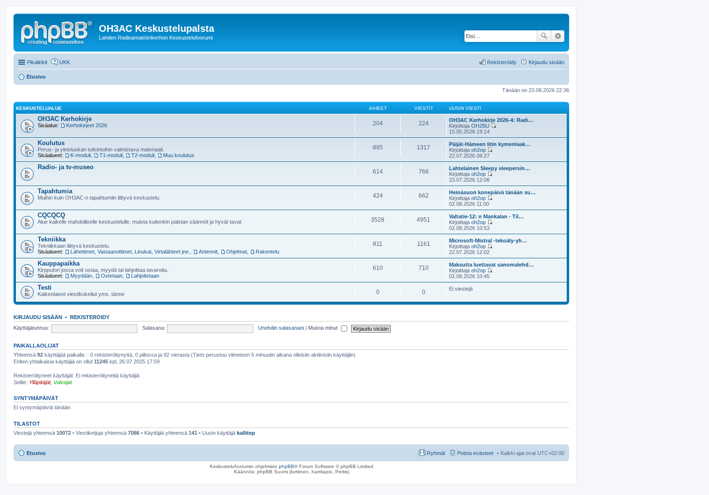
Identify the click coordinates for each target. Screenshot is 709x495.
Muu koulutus (178, 155)
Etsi (544, 36)
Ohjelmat (236, 251)
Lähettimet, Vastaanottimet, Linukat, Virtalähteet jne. (130, 251)
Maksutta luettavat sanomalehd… (491, 265)
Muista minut (323, 328)
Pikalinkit (37, 62)
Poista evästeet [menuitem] (475, 453)
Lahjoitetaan (145, 276)
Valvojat (63, 382)
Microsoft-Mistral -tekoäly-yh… (488, 240)
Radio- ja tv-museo (66, 167)
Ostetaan (112, 276)
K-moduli (80, 155)
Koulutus (51, 143)
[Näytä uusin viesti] (493, 126)
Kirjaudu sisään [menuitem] (546, 62)
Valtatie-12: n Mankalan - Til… (486, 216)
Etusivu (36, 453)
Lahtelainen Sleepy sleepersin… (489, 168)
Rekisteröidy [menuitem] (502, 62)
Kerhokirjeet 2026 (86, 125)
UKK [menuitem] (64, 62)
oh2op (478, 150)
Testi (45, 287)
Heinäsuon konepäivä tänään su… (492, 192)
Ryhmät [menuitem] (436, 453)
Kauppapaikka (59, 263)
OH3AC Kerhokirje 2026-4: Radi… (491, 120)
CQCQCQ (51, 215)
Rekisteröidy (89, 317)
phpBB (286, 466)
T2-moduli (142, 155)
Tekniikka (52, 239)
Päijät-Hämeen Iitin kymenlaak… (490, 144)
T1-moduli (111, 155)
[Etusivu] (57, 31)
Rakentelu (267, 251)
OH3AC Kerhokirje (65, 118)
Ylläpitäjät (40, 382)
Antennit (208, 251)
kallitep (246, 433)
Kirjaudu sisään (38, 317)
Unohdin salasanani (281, 328)
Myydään (81, 276)
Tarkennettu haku (557, 36)
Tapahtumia (55, 191)
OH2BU (480, 126)
